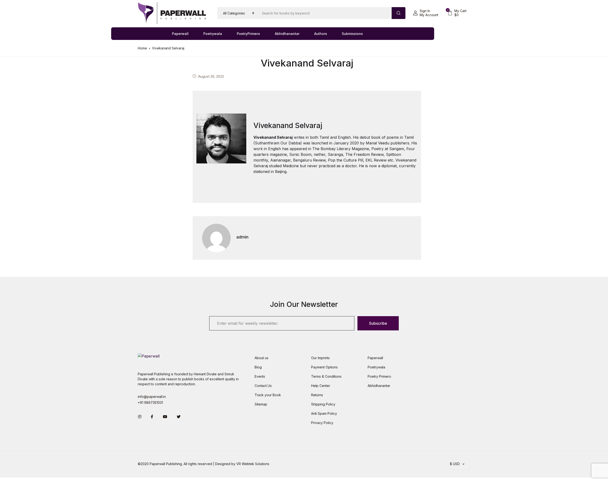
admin (242, 236)
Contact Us (263, 386)
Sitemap (261, 404)
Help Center (320, 386)
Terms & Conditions (326, 376)
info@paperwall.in (152, 397)
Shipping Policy (323, 404)
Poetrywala (212, 34)
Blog (258, 367)
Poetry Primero (379, 376)
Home (142, 48)
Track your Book (268, 395)
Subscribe (378, 323)
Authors (320, 34)
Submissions (352, 34)
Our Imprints (320, 358)
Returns (317, 395)
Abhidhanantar (287, 34)
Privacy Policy (322, 423)
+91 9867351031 (150, 402)
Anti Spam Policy (324, 413)
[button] (425, 13)
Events (260, 376)
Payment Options (324, 367)
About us (261, 358)
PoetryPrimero (248, 34)
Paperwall (180, 34)
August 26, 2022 (211, 76)
